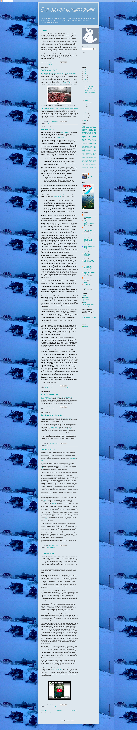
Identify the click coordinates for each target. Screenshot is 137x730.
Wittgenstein (70, 387)
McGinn (86, 160)
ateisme (94, 140)
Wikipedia (54, 503)
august (86, 104)
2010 (85, 120)
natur (95, 133)
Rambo (87, 161)
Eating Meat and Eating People (66, 429)
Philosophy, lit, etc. (88, 260)
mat (92, 142)
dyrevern (94, 136)
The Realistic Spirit (53, 427)
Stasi (43, 467)
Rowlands (90, 161)
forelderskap (47, 387)
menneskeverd (89, 137)
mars (86, 113)
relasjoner (94, 151)
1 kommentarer (55, 406)
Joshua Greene (85, 158)
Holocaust (84, 135)
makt (95, 163)
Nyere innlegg (44, 710)
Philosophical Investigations (87, 254)
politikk (49, 123)
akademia (84, 136)
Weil (95, 135)
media (89, 129)
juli (85, 106)
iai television (86, 300)
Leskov (95, 158)
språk (89, 132)
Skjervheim (88, 150)
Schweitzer (94, 161)
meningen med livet (63, 387)
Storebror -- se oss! (48, 449)
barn (46, 706)
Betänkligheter (87, 215)
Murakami (94, 160)
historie (83, 137)
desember (87, 81)
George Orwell (72, 458)
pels (46, 123)
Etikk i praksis (86, 299)
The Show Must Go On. (50, 70)
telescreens (45, 500)
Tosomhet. (45, 31)
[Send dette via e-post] (61, 62)
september (87, 102)
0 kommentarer (55, 443)
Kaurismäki (91, 158)
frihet (83, 146)
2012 (85, 77)
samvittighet (89, 165)
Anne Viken (62, 103)
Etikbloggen (86, 220)
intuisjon (90, 163)
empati (95, 144)
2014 (85, 73)
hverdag (55, 706)
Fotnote (57, 346)
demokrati (47, 547)
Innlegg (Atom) (50, 712)
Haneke (87, 157)
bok (86, 129)
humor (89, 135)
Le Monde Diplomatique (88, 304)
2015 (85, 71)
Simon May (43, 33)
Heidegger (84, 149)
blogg (83, 130)
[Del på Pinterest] (66, 62)
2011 (85, 79)
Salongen (86, 282)
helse (86, 151)
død (92, 144)
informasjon (48, 504)
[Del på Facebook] (65, 62)
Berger (91, 154)
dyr (86, 130)
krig (92, 135)
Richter (83, 140)
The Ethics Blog (87, 284)
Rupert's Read (87, 278)
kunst (86, 139)
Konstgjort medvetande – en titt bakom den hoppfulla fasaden (89, 223)
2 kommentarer (55, 385)
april (86, 111)
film (91, 127)
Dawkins (84, 143)
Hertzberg (94, 139)
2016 (85, 69)
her (64, 435)
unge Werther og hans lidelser (49, 305)
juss (92, 133)
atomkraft (86, 163)
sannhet (95, 165)
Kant (88, 158)
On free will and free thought (89, 236)
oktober (87, 100)
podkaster (47, 445)
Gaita (87, 143)
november (87, 83)
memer (94, 146)
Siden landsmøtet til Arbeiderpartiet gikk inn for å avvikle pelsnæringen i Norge (59, 73)
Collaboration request (88, 279)
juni (86, 108)
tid (90, 167)
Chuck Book (86, 274)
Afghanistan (94, 153)
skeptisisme (84, 167)
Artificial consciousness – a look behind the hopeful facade (89, 287)
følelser (46, 64)
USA (90, 140)
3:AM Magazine (86, 295)
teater (88, 167)
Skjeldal (83, 163)
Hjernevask (91, 157)
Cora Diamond (44, 418)
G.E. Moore (94, 156)
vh (89, 174)
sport (83, 153)
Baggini (87, 154)
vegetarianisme (88, 153)
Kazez (52, 387)
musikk (92, 164)
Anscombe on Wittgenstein (89, 230)
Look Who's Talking (56, 669)
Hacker (90, 143)
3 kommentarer (55, 62)
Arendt (83, 154)
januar (86, 117)
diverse (46, 408)
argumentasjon (85, 144)
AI (95, 142)
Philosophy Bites (58, 196)
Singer (83, 150)
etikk (83, 129)
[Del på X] (64, 62)
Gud (83, 139)
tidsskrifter (89, 147)
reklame (83, 165)
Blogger (73, 720)
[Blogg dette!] (62, 62)
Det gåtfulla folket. (47, 554)
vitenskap (93, 129)
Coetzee (89, 139)
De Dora (94, 147)
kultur (91, 146)
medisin (83, 164)
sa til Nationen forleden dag (68, 82)
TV (87, 140)
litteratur (93, 163)
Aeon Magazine (86, 297)
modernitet (90, 151)
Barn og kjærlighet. (48, 129)
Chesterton (84, 156)
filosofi (84, 126)
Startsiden (59, 710)
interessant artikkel (65, 132)
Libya (83, 160)
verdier (95, 167)
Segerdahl (94, 143)
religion (94, 137)
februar (86, 115)
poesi (95, 164)
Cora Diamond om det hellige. (52, 415)
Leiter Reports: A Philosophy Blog (88, 240)
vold (54, 547)
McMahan (90, 160)
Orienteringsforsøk (68, 10)
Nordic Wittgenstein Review (89, 306)
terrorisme (90, 130)
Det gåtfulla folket (61, 137)
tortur (92, 167)
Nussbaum (84, 161)
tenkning (84, 147)
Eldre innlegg (74, 710)
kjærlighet (51, 64)
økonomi (83, 168)
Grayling (83, 157)
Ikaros (95, 157)
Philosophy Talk (67, 418)
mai (86, 109)
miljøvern (89, 133)
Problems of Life (88, 266)
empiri (83, 151)
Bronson (94, 154)
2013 (85, 75)
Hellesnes (90, 149)
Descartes (89, 156)
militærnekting (88, 164)
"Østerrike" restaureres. (49, 394)
